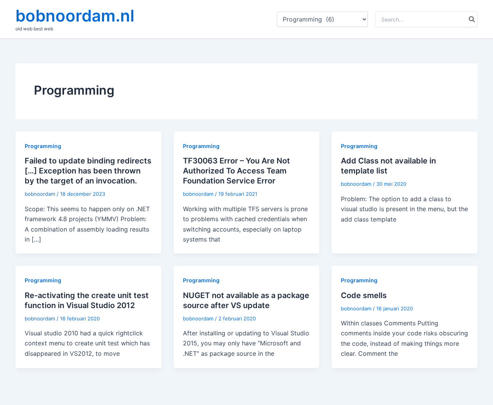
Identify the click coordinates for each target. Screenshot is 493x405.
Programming (43, 146)
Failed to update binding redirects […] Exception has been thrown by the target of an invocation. (88, 170)
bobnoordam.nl (74, 15)
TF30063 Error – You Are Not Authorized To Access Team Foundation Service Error (236, 170)
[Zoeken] (472, 19)
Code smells (364, 295)
